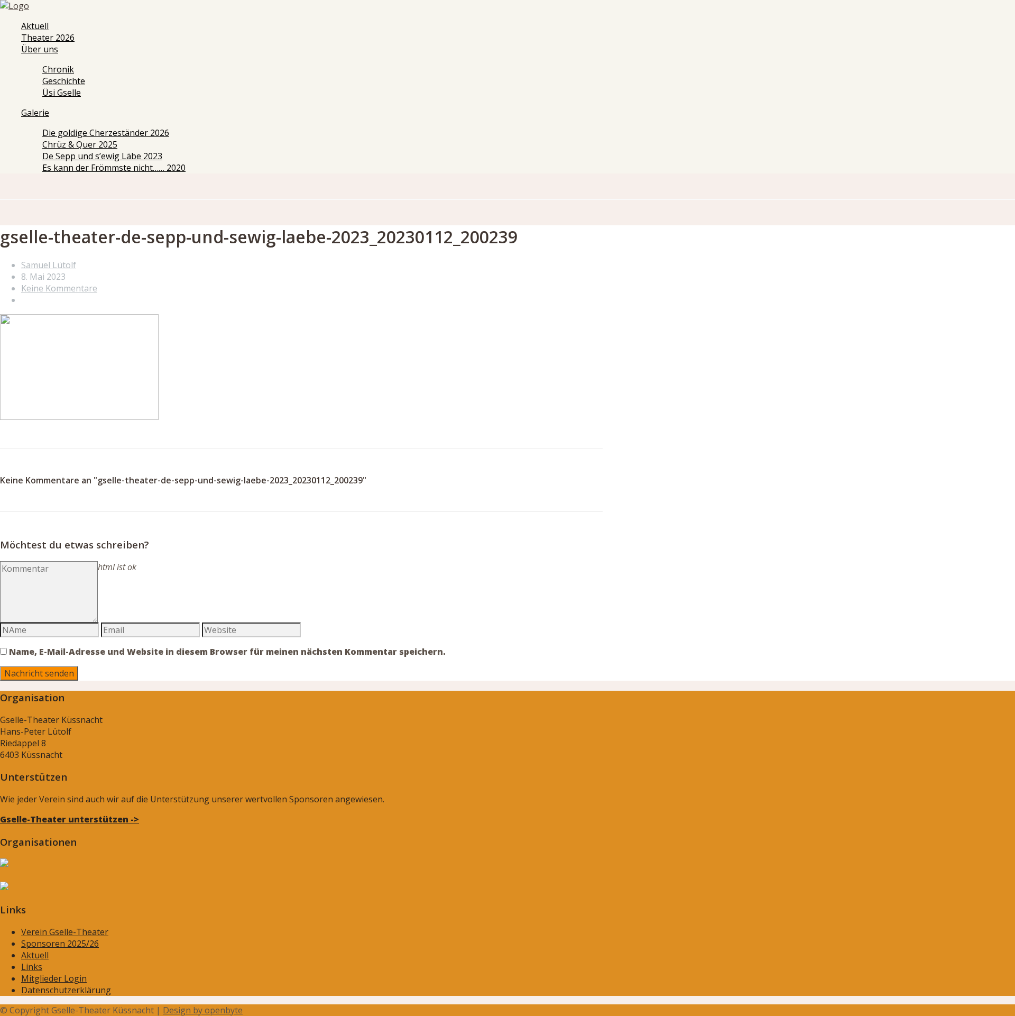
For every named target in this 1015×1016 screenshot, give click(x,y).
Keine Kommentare (59, 288)
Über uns (39, 49)
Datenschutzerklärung (66, 990)
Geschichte (63, 81)
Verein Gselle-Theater (64, 932)
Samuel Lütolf (48, 265)
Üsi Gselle (61, 92)
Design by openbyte (203, 1010)
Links (31, 967)
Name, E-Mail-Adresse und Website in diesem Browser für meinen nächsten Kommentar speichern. (227, 651)
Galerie (35, 112)
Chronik (58, 69)
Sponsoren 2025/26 (60, 943)
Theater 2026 (48, 37)
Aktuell (35, 26)
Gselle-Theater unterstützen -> (69, 819)
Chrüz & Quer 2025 (79, 144)
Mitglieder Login (54, 978)
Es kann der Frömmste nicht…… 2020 (114, 167)
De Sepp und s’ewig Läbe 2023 (102, 156)
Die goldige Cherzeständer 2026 (105, 133)
